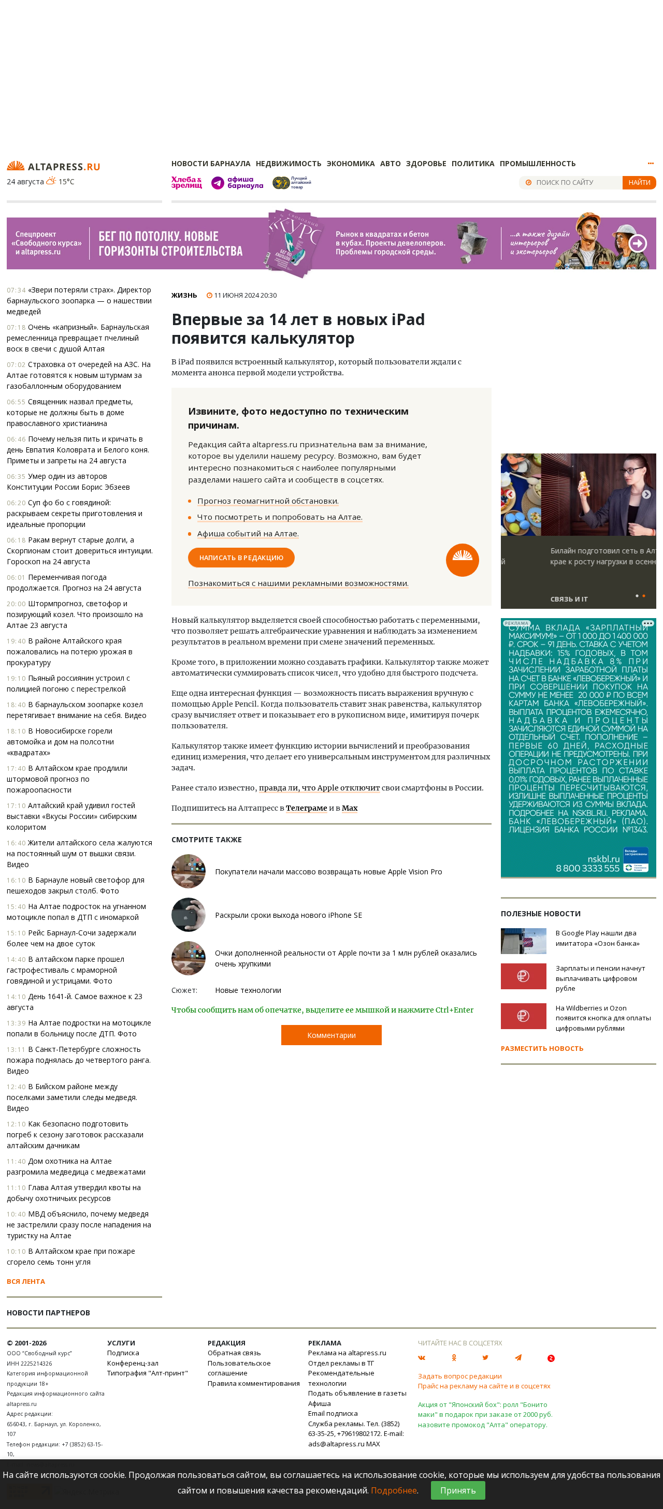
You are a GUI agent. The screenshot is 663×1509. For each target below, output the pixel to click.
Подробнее (394, 1490)
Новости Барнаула (211, 163)
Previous (511, 495)
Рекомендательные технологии (341, 1378)
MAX (373, 1443)
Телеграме (306, 808)
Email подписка (333, 1413)
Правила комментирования (254, 1383)
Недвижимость (289, 163)
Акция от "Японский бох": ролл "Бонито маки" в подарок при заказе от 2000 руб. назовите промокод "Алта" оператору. (485, 1414)
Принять (458, 1490)
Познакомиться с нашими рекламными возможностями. (298, 583)
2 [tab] (643, 596)
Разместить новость (542, 1048)
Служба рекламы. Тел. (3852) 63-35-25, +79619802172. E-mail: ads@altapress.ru (356, 1433)
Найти (640, 182)
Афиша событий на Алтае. (248, 533)
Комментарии (331, 1035)
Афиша (319, 1403)
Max (349, 808)
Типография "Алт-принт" (147, 1373)
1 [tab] (637, 596)
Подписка (123, 1352)
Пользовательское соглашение (239, 1368)
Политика (473, 163)
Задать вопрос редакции (460, 1376)
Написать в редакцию (241, 557)
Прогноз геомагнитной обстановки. (268, 500)
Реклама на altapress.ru (347, 1352)
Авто (390, 163)
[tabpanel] (578, 535)
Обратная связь (234, 1352)
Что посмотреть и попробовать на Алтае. (280, 516)
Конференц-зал (132, 1363)
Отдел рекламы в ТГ (341, 1363)
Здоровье (426, 163)
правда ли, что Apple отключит (319, 788)
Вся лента (26, 1281)
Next (646, 495)
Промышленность (538, 163)
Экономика (351, 163)
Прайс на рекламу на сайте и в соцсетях (484, 1385)
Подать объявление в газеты (357, 1393)
